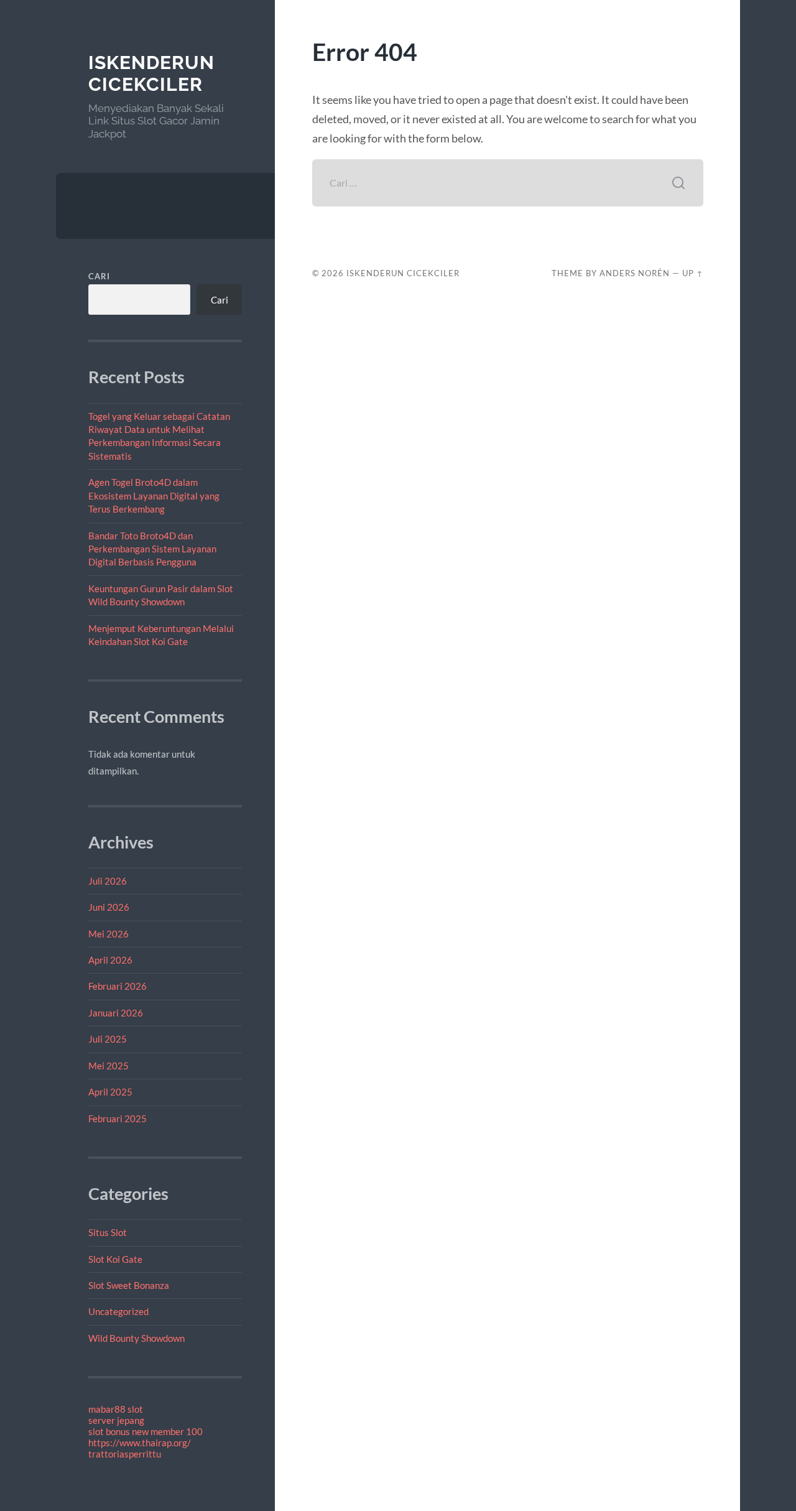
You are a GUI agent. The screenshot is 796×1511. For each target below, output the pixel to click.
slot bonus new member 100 (145, 1431)
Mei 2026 (108, 933)
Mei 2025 (108, 1065)
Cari (99, 276)
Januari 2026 (115, 1012)
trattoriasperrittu (124, 1453)
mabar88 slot (115, 1409)
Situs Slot (107, 1232)
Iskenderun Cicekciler (151, 74)
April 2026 (110, 959)
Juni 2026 (108, 907)
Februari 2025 (117, 1118)
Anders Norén (634, 273)
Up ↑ (692, 273)
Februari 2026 (117, 986)
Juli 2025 (107, 1038)
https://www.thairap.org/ (139, 1442)
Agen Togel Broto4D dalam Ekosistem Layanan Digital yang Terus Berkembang (154, 495)
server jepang (116, 1420)
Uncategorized (118, 1311)
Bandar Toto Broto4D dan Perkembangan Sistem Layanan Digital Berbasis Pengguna (152, 549)
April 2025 (110, 1091)
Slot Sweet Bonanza (128, 1285)
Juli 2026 (107, 880)
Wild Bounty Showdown (136, 1338)
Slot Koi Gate (115, 1259)
